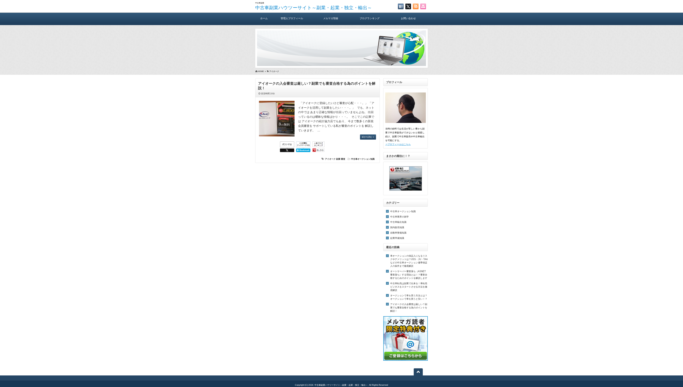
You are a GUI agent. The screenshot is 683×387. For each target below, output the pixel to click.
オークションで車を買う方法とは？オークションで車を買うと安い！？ (408, 297)
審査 (343, 159)
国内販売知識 (397, 227)
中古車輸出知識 (398, 222)
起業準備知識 (397, 238)
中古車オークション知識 (363, 159)
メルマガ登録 (330, 18)
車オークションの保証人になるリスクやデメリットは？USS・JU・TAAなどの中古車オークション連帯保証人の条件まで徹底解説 (409, 261)
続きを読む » (368, 137)
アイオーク (330, 159)
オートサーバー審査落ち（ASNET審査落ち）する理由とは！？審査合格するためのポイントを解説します (408, 274)
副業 (338, 159)
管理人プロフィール (292, 18)
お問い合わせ (408, 18)
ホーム (264, 18)
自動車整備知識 (398, 232)
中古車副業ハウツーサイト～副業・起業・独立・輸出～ (313, 7)
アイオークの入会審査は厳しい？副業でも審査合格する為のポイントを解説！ (408, 307)
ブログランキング (370, 18)
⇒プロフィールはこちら (398, 144)
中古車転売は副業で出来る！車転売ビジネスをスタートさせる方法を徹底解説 (408, 286)
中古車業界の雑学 (399, 216)
